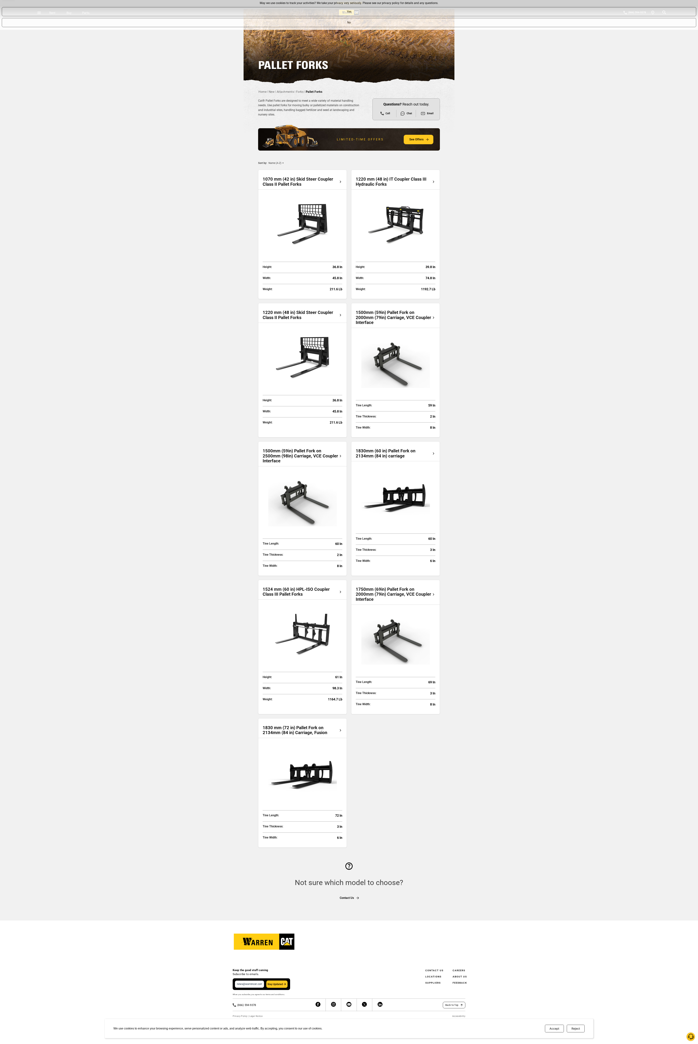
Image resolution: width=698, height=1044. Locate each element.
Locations (433, 976)
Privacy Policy (240, 1016)
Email (430, 113)
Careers (459, 970)
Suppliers (433, 982)
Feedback (460, 982)
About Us (460, 976)
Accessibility (458, 1016)
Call (388, 113)
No (349, 22)
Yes (349, 11)
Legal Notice (255, 1016)
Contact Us (434, 970)
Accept (554, 1028)
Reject (575, 1028)
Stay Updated (275, 984)
